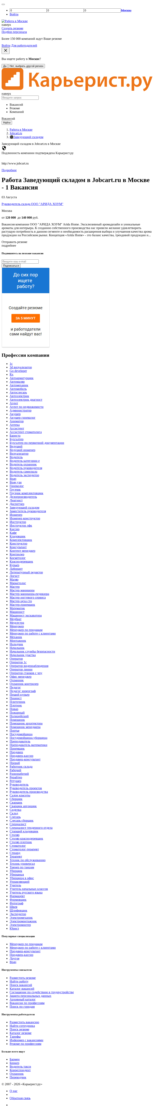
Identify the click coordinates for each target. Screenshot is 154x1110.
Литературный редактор (26, 572)
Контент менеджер (22, 550)
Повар (14, 709)
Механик (16, 637)
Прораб (15, 763)
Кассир (14, 529)
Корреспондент (20, 1070)
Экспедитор (18, 914)
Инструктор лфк (21, 525)
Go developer (18, 371)
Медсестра (17, 622)
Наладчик (16, 644)
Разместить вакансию (24, 1022)
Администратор (20, 410)
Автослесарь (18, 392)
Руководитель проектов (26, 788)
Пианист (16, 698)
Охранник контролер (24, 684)
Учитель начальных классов (29, 889)
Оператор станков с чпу (26, 673)
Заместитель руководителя (28, 511)
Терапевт (16, 856)
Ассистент (17, 428)
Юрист (14, 928)
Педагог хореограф (23, 691)
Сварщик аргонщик (23, 806)
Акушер (15, 414)
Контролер (17, 554)
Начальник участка (23, 655)
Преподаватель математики (28, 745)
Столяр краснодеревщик (26, 838)
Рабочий (15, 770)
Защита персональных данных (30, 995)
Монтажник (18, 640)
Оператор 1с (18, 662)
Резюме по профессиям (25, 1043)
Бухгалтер (16, 439)
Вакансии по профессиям (27, 1003)
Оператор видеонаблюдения (29, 666)
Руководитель (19, 784)
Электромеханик (21, 917)
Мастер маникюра (22, 590)
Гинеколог (17, 486)
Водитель (16, 457)
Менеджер (17, 626)
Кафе (13, 532)
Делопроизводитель (23, 496)
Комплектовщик (21, 540)
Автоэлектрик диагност (26, 399)
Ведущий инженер (22, 450)
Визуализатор (19, 453)
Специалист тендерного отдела (31, 827)
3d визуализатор (21, 367)
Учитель (15, 885)
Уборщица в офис (22, 878)
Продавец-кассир (21, 755)
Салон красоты (20, 795)
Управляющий (19, 881)
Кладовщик (17, 536)
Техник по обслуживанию (28, 860)
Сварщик (16, 802)
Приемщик (17, 748)
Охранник (17, 680)
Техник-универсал (22, 863)
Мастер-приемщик (22, 604)
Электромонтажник (23, 921)
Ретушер (15, 781)
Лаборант (16, 568)
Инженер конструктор (25, 518)
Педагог (15, 687)
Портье (14, 730)
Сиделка (15, 809)
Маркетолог (18, 583)
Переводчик (18, 1077)
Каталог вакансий (22, 988)
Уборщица (17, 874)
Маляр (14, 579)
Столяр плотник (21, 842)
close (5, 50)
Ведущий (16, 446)
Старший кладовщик (24, 831)
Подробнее (9, 170)
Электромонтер (20, 925)
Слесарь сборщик (21, 820)
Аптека (15, 424)
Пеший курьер (19, 694)
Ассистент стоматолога (26, 432)
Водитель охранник (23, 464)
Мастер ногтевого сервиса (28, 597)
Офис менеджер (20, 676)
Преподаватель (20, 741)
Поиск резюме (19, 1029)
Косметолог (18, 558)
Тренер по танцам (22, 867)
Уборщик (16, 871)
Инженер (16, 514)
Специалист (18, 824)
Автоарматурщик (21, 378)
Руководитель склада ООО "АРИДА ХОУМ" (32, 204)
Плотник (16, 705)
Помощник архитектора (26, 723)
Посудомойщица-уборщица (28, 737)
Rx (11, 374)
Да (4, 66)
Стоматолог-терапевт (24, 849)
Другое (14, 958)
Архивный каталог (23, 999)
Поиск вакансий (21, 985)
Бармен (15, 1059)
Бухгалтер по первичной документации (37, 442)
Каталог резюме (20, 1033)
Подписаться (11, 265)
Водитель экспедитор (24, 475)
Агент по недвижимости (27, 407)
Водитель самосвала (23, 471)
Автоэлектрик (19, 396)
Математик (17, 608)
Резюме (15, 108)
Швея (13, 907)
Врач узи (16, 482)
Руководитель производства (29, 791)
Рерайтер (16, 777)
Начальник (17, 648)
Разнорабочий (19, 773)
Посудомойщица (21, 734)
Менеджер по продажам (26, 630)
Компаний (17, 112)
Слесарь (15, 817)
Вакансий (16, 104)
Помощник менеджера (25, 727)
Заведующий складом (24, 507)
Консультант (18, 547)
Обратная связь (20, 1098)
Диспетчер (17, 504)
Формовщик (18, 899)
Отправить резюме (14, 242)
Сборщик (16, 799)
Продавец (16, 752)
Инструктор (18, 522)
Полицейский (19, 716)
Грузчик (15, 489)
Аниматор (17, 421)
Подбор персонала (14, 32)
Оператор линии (21, 669)
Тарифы (15, 1036)
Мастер (15, 586)
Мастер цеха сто (21, 601)
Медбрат (15, 619)
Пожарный (17, 712)
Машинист (17, 612)
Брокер (14, 1063)
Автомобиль (18, 389)
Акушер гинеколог (22, 417)
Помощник (17, 719)
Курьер (14, 565)
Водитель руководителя (26, 468)
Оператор (16, 658)
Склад (14, 813)
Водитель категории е (25, 460)
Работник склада (21, 766)
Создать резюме (12, 28)
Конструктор (18, 543)
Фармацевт (17, 896)
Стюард (15, 853)
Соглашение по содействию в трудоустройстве (42, 992)
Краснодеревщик (21, 561)
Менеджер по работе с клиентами (33, 633)
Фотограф (16, 903)
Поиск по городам (22, 1006)
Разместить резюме (23, 977)
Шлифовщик (18, 910)
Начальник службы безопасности (32, 651)
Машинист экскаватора (26, 615)
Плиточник (17, 701)
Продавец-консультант (25, 759)
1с (11, 363)
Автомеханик (19, 385)
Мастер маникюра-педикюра (29, 594)
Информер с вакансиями (26, 1040)
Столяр (14, 835)
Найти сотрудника (22, 1025)
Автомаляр (17, 381)
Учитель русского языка (26, 892)
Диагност (16, 500)
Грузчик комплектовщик (26, 493)
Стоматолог (18, 845)
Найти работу (19, 981)
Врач (13, 478)
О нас (13, 1091)
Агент (14, 403)
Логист (14, 576)
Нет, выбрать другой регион (26, 66)
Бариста (15, 435)
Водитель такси (20, 1066)
